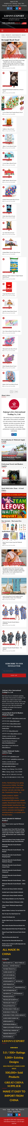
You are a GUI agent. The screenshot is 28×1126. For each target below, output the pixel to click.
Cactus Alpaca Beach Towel (9, 163)
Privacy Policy (16, 1111)
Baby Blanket (8, 962)
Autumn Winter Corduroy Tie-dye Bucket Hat (13, 910)
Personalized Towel (9, 1003)
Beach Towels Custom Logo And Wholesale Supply (13, 824)
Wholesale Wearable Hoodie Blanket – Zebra (13, 880)
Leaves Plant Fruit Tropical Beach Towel (13, 112)
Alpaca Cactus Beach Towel (9, 146)
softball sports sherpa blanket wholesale (12, 895)
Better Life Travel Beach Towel (10, 384)
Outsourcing (12, 618)
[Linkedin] (17, 8)
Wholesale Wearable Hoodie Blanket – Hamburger (12, 845)
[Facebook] (11, 8)
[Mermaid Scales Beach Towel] (9, 341)
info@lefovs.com (8, 3)
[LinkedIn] (15, 434)
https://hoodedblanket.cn (8, 742)
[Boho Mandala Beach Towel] (9, 359)
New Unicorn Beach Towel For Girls (11, 331)
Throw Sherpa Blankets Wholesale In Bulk (12, 902)
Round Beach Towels (10, 1012)
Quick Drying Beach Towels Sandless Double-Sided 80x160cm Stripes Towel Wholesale (13, 840)
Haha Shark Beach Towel (9, 216)
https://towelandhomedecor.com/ (11, 738)
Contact (10, 1111)
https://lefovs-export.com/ (19, 718)
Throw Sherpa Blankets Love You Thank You (13, 898)
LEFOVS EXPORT (14, 15)
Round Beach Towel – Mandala (12, 457)
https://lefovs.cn (6, 747)
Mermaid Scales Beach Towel (10, 348)
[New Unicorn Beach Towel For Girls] (11, 322)
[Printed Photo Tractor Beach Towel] (11, 244)
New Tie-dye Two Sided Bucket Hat (11, 913)
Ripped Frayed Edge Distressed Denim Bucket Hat (13, 933)
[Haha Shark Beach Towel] (9, 209)
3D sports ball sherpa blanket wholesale (12, 888)
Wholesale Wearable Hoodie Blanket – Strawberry (12, 876)
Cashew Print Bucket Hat (8, 917)
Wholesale (4, 5)
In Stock (19, 981)
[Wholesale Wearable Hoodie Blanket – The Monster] (14, 637)
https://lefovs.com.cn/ (16, 733)
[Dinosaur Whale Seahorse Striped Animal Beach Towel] (14, 265)
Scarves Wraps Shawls (10, 1018)
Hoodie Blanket (6, 618)
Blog (5, 966)
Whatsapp (14, 3)
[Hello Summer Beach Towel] (9, 173)
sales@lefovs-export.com (17, 759)
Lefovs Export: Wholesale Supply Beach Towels (12, 906)
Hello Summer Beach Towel (9, 180)
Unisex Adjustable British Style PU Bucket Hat (14, 928)
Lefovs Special (21, 56)
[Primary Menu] (2, 30)
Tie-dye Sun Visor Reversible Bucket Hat (12, 940)
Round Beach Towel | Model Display (9, 455)
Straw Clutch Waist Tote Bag (12, 1027)
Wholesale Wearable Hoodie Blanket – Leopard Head (12, 866)
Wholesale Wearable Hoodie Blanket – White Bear (13, 884)
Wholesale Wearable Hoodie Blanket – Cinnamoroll (12, 871)
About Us (21, 1109)
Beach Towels (19, 962)
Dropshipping (23, 5)
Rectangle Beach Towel (14, 56)
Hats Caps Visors (9, 975)
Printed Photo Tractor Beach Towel (11, 252)
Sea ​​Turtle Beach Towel (8, 232)
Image (19, 3)
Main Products (5, 56)
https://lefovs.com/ (7, 709)
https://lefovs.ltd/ (13, 731)
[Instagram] (8, 8)
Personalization (16, 5)
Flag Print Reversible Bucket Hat (10, 937)
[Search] (26, 30)
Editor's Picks (5, 55)
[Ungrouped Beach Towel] (9, 287)
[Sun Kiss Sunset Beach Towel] (9, 304)
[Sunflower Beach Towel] (9, 122)
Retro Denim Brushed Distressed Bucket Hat (13, 925)
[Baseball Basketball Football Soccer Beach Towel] (14, 79)
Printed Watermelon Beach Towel (11, 199)
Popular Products (6, 592)
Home (4, 1109)
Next (17, 391)
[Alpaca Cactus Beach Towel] (9, 139)
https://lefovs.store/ (15, 723)
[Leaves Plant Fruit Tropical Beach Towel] (12, 103)
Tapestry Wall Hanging (10, 1030)
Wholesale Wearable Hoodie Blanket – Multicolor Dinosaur (12, 861)
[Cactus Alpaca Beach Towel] (9, 156)
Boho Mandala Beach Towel (9, 366)
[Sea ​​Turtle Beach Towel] (9, 226)
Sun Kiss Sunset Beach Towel (10, 311)
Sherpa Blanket (8, 1021)
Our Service (7, 993)
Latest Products (8, 984)
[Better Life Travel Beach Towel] (10, 377)
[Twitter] (14, 8)
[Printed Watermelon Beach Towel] (10, 191)
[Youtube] (20, 8)
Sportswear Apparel (9, 1024)
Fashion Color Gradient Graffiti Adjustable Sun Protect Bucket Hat (14, 944)
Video (22, 3)
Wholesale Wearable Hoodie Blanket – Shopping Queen (12, 855)
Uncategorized (5, 538)
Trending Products (9, 1033)
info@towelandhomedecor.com (10, 763)
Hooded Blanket (9, 978)
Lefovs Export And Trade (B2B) (9, 92)
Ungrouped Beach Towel (9, 293)
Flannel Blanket (6, 478)
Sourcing (10, 5)
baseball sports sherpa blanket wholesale (12, 892)
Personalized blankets (10, 999)
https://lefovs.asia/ (15, 721)
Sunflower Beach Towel (8, 129)
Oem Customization (9, 990)
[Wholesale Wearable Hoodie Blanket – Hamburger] (14, 612)
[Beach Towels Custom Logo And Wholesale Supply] (14, 532)
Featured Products (19, 55)
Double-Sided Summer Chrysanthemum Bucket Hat (14, 921)
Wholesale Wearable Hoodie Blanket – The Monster (13, 850)
